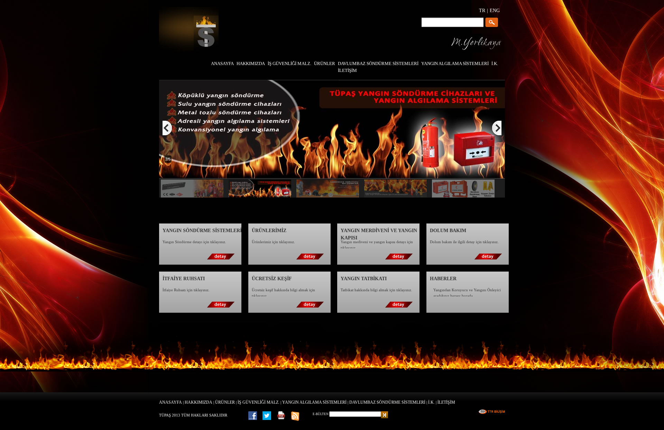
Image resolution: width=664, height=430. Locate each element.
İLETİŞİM (446, 402)
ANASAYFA (170, 402)
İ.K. (431, 402)
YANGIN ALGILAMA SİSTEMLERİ (314, 402)
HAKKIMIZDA (198, 402)
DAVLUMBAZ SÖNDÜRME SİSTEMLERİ (387, 402)
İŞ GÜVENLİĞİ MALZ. (258, 402)
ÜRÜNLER (225, 402)
